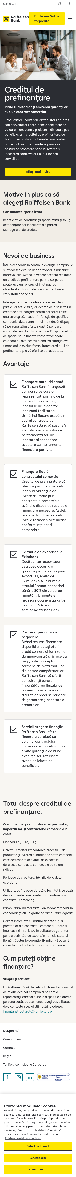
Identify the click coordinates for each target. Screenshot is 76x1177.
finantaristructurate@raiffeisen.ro (27, 1011)
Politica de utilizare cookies (23, 1138)
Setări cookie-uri (38, 1146)
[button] (70, 18)
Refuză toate (38, 1157)
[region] (38, 1135)
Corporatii (10, 3)
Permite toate (38, 1169)
